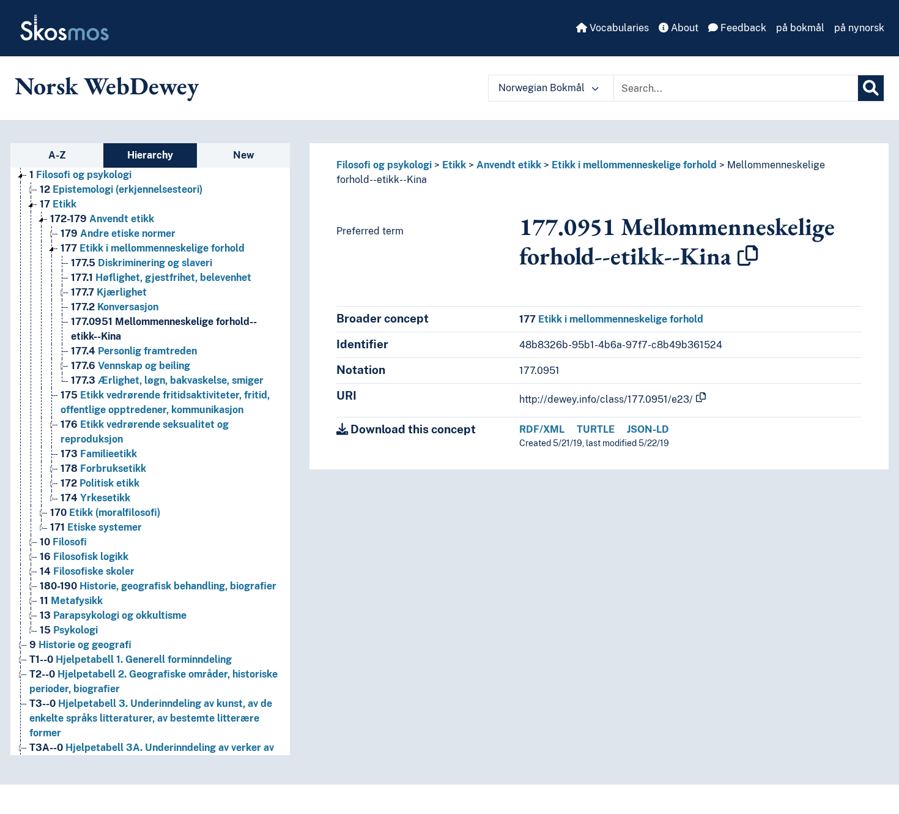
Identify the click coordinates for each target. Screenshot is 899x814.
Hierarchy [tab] (150, 155)
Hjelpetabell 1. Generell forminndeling (130, 659)
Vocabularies (618, 28)
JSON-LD (648, 429)
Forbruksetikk (103, 468)
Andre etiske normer (118, 233)
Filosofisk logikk (84, 556)
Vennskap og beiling (130, 366)
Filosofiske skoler (87, 571)
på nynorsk (859, 28)
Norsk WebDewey (107, 86)
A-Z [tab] (57, 155)
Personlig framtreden (134, 351)
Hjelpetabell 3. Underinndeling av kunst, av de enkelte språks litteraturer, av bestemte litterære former (150, 718)
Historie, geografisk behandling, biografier (158, 586)
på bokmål (800, 28)
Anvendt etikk (102, 219)
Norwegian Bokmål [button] (542, 88)
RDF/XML (541, 429)
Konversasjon (114, 307)
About (683, 28)
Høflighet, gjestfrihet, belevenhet (161, 277)
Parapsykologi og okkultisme (113, 615)
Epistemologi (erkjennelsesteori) (121, 189)
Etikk (58, 204)
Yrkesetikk (95, 498)
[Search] (870, 88)
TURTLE (596, 429)
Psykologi (69, 630)
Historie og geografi (80, 645)
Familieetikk (99, 454)
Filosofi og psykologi (80, 175)
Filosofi (63, 542)
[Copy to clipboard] (747, 255)
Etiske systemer (96, 527)
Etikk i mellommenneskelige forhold (153, 248)
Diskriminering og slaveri (141, 263)
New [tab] (243, 155)
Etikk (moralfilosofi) (105, 512)
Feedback (742, 28)
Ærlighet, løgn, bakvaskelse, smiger (167, 380)
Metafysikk (71, 601)
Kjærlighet (109, 292)
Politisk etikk (100, 483)
